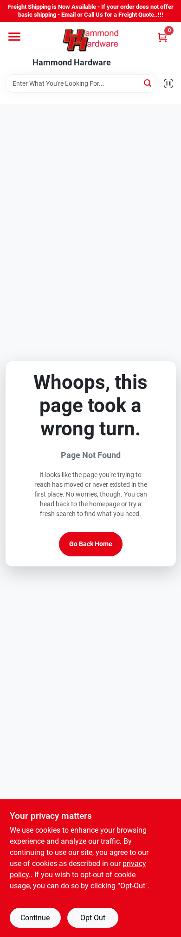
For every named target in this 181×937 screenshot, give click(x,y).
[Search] (148, 82)
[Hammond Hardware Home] (90, 40)
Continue (35, 917)
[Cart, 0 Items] (162, 37)
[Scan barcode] (168, 83)
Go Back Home (90, 544)
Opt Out (92, 917)
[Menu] (14, 37)
